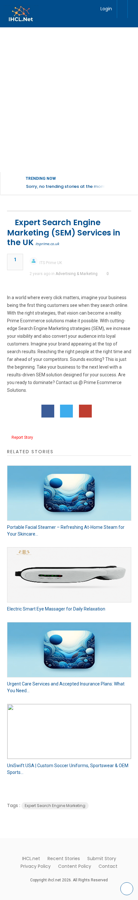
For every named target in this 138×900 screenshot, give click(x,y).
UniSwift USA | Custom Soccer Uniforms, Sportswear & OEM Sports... (67, 769)
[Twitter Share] (66, 411)
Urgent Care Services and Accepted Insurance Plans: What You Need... (66, 687)
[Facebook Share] (47, 411)
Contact (108, 866)
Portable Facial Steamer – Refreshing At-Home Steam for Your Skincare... (66, 531)
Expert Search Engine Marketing (55, 805)
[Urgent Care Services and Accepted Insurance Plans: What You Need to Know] (69, 649)
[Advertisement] (69, 100)
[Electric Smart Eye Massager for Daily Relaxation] (69, 574)
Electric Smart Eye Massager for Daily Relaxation (56, 608)
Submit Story (101, 858)
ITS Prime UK (50, 263)
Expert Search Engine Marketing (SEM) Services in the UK (63, 232)
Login (106, 8)
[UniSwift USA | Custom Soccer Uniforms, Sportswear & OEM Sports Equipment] (69, 731)
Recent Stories (63, 858)
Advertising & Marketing (77, 273)
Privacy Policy (36, 866)
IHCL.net (31, 858)
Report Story (22, 437)
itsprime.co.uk (47, 243)
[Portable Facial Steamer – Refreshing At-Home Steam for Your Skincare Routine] (69, 493)
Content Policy (74, 866)
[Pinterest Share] (85, 411)
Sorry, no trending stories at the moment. (69, 186)
